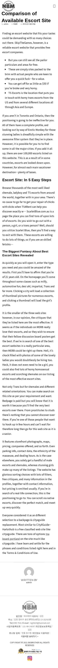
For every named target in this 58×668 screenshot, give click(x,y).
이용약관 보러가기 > (29, 641)
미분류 (15, 24)
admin (6, 24)
